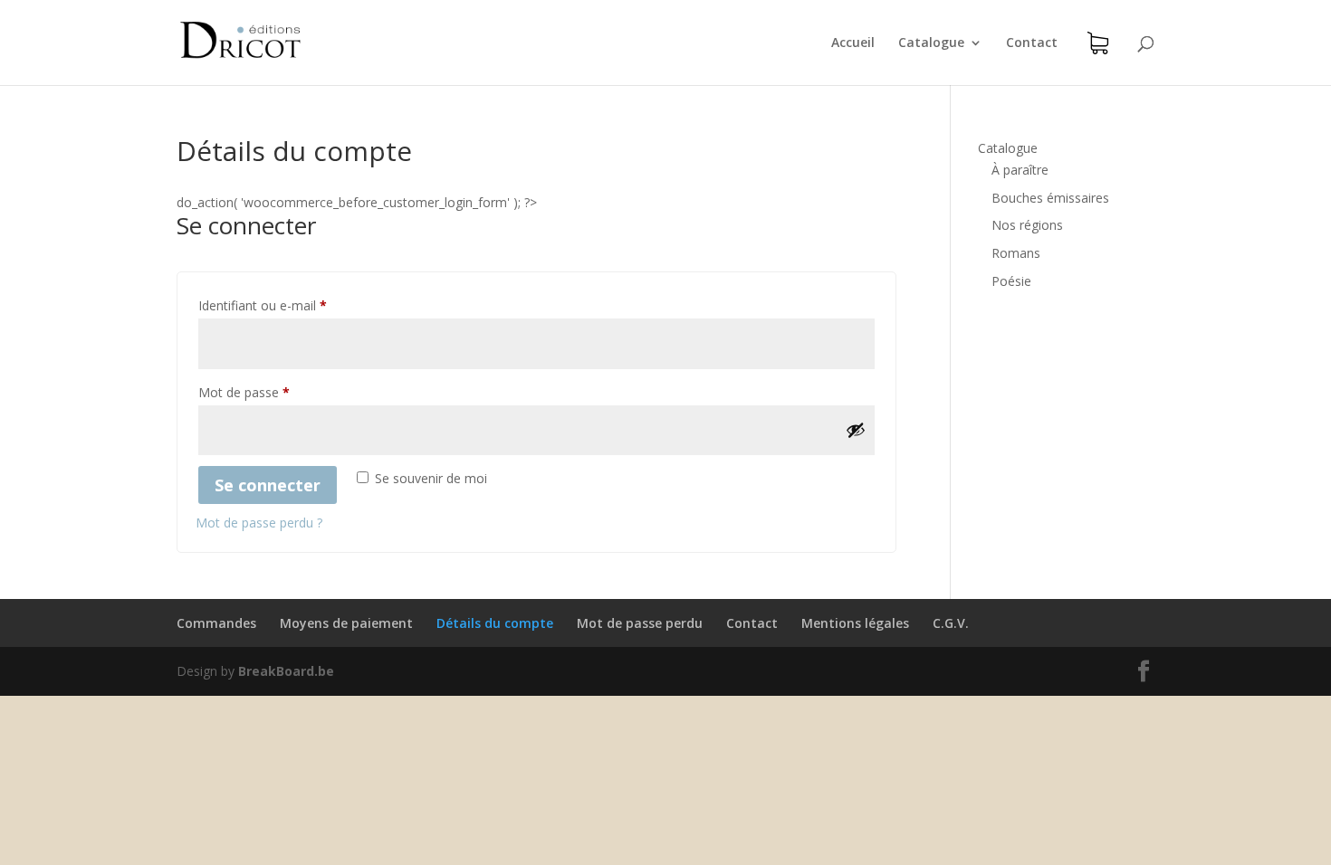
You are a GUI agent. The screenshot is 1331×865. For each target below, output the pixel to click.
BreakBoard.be (286, 671)
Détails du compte (494, 623)
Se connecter (268, 485)
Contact (1032, 43)
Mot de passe (244, 392)
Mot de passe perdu (640, 623)
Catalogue (931, 43)
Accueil (853, 43)
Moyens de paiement (346, 623)
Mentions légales (855, 623)
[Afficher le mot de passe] (856, 430)
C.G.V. (951, 623)
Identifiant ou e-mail (262, 305)
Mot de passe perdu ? (259, 522)
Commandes (216, 623)
